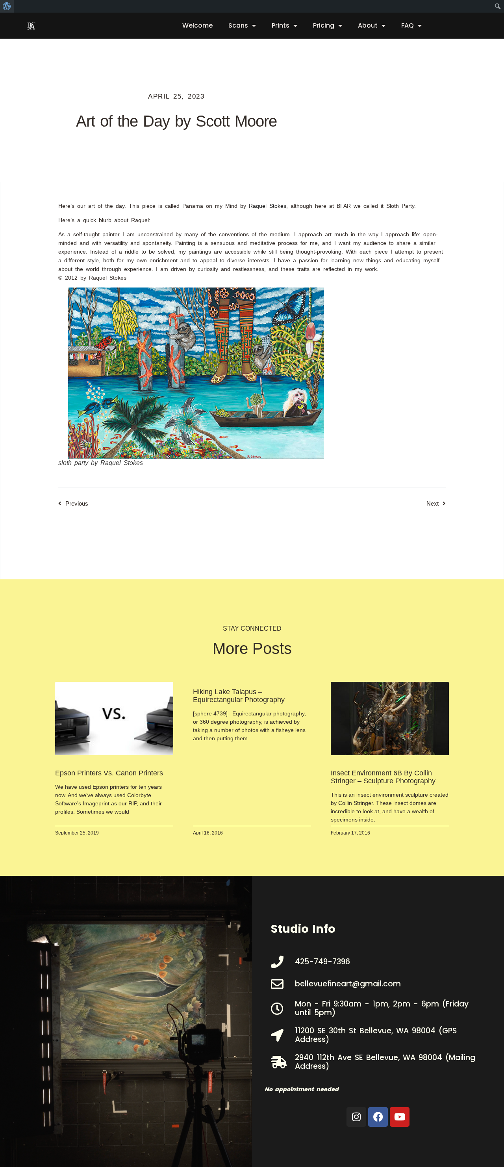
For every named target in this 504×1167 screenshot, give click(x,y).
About (368, 25)
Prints (280, 25)
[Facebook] (378, 1117)
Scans (238, 25)
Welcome (197, 25)
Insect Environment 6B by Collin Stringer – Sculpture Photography (383, 777)
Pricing (323, 25)
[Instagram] (356, 1117)
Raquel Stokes (267, 206)
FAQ (407, 25)
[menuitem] (7, 6)
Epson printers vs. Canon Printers (109, 773)
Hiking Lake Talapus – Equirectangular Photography (239, 696)
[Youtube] (400, 1117)
